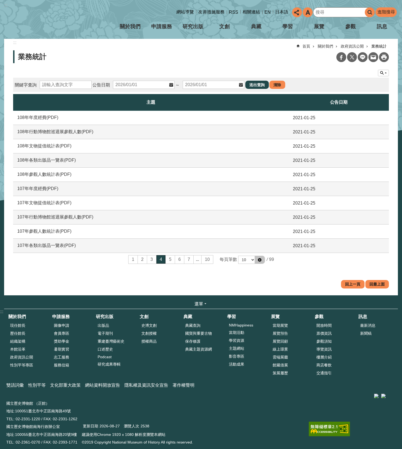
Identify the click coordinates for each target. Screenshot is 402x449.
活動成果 (236, 364)
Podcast (105, 357)
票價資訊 (324, 333)
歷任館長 (17, 333)
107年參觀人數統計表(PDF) (44, 231)
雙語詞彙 (15, 385)
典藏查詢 (192, 325)
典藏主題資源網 (198, 349)
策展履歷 (280, 373)
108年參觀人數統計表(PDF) (44, 174)
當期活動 (236, 332)
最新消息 (367, 325)
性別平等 (37, 385)
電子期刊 (105, 333)
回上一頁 (352, 284)
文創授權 (149, 333)
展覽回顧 (280, 341)
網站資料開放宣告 (102, 385)
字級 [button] (308, 12)
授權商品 (149, 341)
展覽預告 (280, 333)
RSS (233, 12)
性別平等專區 (21, 365)
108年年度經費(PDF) (37, 117)
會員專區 (61, 333)
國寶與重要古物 (198, 333)
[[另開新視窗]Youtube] (393, 393)
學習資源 (236, 340)
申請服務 (161, 26)
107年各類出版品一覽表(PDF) (46, 245)
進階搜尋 (386, 12)
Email (373, 57)
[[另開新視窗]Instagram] (391, 393)
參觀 (350, 26)
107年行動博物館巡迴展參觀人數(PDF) (55, 217)
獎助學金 (61, 341)
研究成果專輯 (109, 364)
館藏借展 (280, 365)
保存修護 (192, 341)
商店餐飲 (324, 365)
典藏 (256, 26)
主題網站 (236, 348)
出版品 (103, 325)
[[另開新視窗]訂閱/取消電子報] (383, 396)
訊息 (382, 26)
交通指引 (324, 373)
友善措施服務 (211, 12)
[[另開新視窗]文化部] (376, 396)
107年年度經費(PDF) (37, 188)
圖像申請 (61, 325)
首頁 (306, 46)
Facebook (341, 57)
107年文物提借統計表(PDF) (44, 202)
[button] (260, 260)
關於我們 (130, 26)
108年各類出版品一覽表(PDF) (46, 160)
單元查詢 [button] (383, 73)
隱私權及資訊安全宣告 (146, 385)
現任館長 (17, 325)
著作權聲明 (183, 385)
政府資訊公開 (352, 46)
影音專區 (236, 356)
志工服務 (61, 357)
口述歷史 (105, 349)
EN (267, 12)
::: (5, 5)
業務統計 (379, 46)
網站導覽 (185, 12)
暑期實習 (61, 349)
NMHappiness (241, 325)
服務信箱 (61, 365)
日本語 (281, 12)
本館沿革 (17, 349)
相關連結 (251, 12)
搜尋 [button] (370, 12)
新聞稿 (366, 333)
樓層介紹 (324, 357)
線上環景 (280, 349)
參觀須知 (324, 341)
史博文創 (149, 325)
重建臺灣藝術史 (111, 341)
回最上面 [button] (377, 284)
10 (207, 259)
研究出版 (193, 26)
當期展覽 (280, 325)
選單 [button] (198, 304)
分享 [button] (297, 12)
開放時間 (324, 325)
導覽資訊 (324, 349)
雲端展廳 (280, 357)
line (363, 57)
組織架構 (17, 341)
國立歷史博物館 (52, 21)
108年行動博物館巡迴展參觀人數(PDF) (55, 131)
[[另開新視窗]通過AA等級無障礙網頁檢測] (329, 429)
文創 (224, 26)
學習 (287, 26)
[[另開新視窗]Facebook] (388, 393)
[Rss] (396, 393)
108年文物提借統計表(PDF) (44, 146)
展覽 (319, 26)
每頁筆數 (228, 259)
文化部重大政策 (65, 385)
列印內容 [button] (384, 57)
